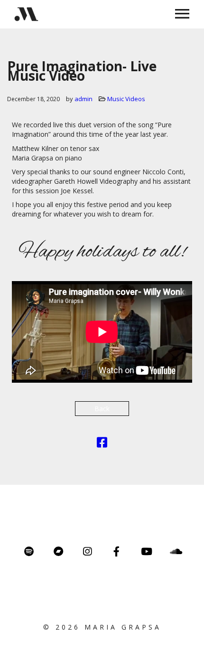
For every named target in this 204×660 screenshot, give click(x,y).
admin (83, 98)
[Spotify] (29, 551)
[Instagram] (87, 551)
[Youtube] (146, 551)
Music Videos (126, 98)
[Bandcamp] (58, 551)
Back (102, 408)
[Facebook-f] (117, 551)
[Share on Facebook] (102, 444)
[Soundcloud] (175, 551)
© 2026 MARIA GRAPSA (102, 627)
